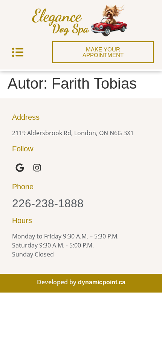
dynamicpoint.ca (101, 282)
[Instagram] (37, 167)
